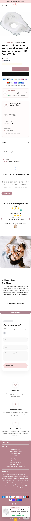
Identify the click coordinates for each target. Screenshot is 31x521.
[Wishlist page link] (21, 5)
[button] (2, 5)
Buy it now (15, 74)
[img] (15, 208)
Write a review (15, 312)
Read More (7, 193)
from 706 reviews (14, 210)
